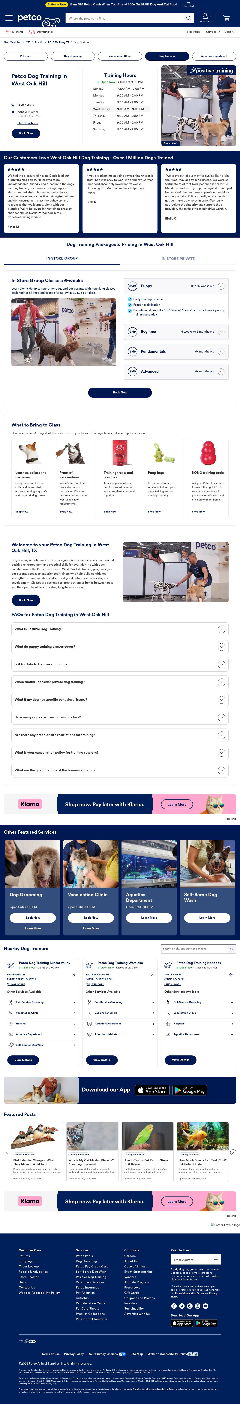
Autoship (82, 1298)
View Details (23, 1060)
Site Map (136, 1354)
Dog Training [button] (167, 56)
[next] (233, 1152)
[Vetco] (27, 1341)
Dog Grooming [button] (73, 56)
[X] (182, 1306)
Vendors (130, 1277)
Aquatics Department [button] (214, 56)
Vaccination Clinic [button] (120, 56)
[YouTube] (205, 1306)
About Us (131, 1261)
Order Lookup (29, 1266)
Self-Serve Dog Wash (91, 1271)
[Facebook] (174, 1306)
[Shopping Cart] (227, 18)
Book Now (26, 133)
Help (22, 1282)
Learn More (33, 928)
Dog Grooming (86, 1261)
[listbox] (120, 887)
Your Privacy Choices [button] (103, 1354)
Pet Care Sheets (87, 1308)
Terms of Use (196, 1290)
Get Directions (27, 123)
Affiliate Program (136, 1282)
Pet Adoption (85, 1293)
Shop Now (21, 511)
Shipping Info (28, 1261)
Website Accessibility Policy (39, 1293)
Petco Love (132, 1287)
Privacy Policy (74, 1354)
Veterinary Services (90, 1282)
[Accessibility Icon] (192, 1354)
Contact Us (27, 1287)
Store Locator (29, 1277)
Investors (131, 1303)
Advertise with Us (137, 1314)
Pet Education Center (91, 1303)
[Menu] (9, 18)
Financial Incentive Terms (189, 1293)
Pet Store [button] (25, 56)
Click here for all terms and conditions (150, 1389)
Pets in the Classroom (91, 1319)
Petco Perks (84, 1256)
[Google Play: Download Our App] (206, 1323)
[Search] (188, 18)
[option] (33, 887)
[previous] (7, 1152)
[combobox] (198, 948)
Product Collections (90, 1314)
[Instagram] (197, 1306)
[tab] (62, 259)
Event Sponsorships (138, 1271)
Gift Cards (131, 1293)
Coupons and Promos (139, 1298)
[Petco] (37, 18)
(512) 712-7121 (26, 104)
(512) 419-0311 (172, 984)
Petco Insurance (87, 1287)
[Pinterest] (190, 1306)
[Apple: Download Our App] (182, 1323)
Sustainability (134, 1308)
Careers (130, 1256)
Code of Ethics (135, 1266)
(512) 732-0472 (95, 984)
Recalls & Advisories (33, 1271)
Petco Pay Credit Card (92, 1266)
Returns (24, 1256)
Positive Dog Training (91, 1277)
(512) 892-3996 (16, 984)
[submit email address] (216, 1259)
